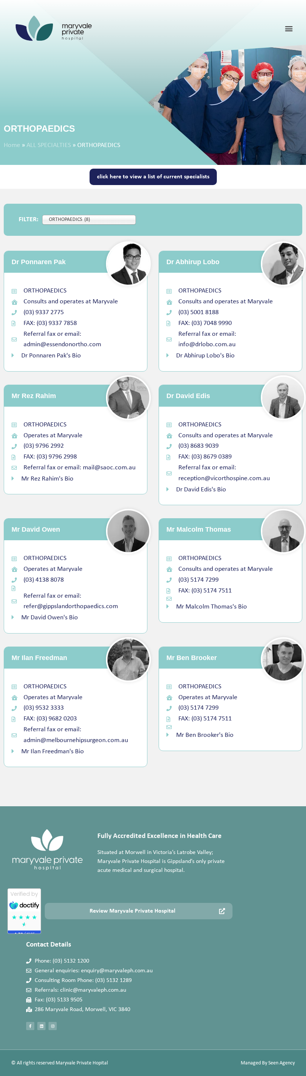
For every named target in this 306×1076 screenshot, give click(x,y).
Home (12, 145)
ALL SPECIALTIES (48, 145)
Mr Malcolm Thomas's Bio (211, 606)
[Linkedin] (41, 1026)
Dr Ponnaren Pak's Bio (51, 355)
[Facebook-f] (30, 1026)
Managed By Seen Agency (268, 1063)
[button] (288, 28)
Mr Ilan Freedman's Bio (52, 751)
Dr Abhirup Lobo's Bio (205, 355)
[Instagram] (53, 1026)
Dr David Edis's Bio (201, 489)
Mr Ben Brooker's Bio (205, 735)
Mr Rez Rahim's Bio (47, 478)
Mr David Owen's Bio (49, 617)
